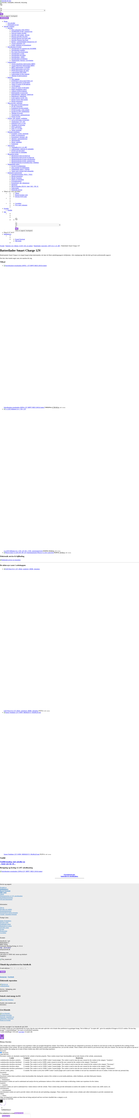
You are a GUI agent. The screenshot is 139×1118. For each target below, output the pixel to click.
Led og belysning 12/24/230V (20, 120)
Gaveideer (18, 203)
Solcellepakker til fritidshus (19, 59)
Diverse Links (4, 922)
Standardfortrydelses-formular (9, 913)
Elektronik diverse (16, 190)
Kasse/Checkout (20, 239)
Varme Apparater (16, 130)
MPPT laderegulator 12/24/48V (20, 67)
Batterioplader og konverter (19, 93)
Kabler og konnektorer (18, 135)
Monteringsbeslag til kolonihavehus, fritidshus (25, 162)
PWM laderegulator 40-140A (20, 70)
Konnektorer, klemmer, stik (19, 137)
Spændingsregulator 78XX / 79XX (21, 174)
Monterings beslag (13, 154)
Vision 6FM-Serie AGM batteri (20, 82)
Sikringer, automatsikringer (19, 139)
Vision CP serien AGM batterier (20, 84)
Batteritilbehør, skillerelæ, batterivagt (22, 94)
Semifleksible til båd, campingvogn (21, 31)
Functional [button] (3, 1072)
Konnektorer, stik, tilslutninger (20, 183)
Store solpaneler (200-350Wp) (20, 30)
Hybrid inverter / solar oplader (20, 110)
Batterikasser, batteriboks (18, 96)
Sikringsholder (15, 140)
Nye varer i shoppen (21, 205)
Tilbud (17, 193)
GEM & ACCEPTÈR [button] (6, 1099)
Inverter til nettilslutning (18, 166)
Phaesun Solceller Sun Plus (19, 36)
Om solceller (11, 23)
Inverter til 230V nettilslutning (20, 111)
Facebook (11, 977)
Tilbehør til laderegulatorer (19, 76)
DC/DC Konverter (17, 106)
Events (2, 929)
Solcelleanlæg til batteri (14, 47)
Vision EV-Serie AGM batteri (20, 87)
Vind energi (11, 145)
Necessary (5, 1052)
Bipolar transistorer (17, 176)
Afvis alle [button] (15, 1032)
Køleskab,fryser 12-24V (18, 123)
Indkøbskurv (7, 234)
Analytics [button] (3, 1083)
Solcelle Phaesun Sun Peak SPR (21, 38)
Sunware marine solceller (18, 33)
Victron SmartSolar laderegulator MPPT (23, 64)
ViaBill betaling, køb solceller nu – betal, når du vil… (12, 863)
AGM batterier (15, 86)
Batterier (10, 77)
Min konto (18, 241)
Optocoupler (15, 188)
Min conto (3, 892)
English (10, 210)
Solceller (10, 28)
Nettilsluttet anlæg (5, 924)
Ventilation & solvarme (18, 125)
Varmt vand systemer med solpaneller (22, 171)
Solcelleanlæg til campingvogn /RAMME (23, 48)
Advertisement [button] (4, 1088)
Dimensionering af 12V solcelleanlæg (11, 896)
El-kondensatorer (16, 181)
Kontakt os (3, 887)
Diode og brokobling (17, 179)
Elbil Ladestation (16, 127)
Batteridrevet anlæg (6, 926)
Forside (2, 246)
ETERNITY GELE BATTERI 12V (22, 81)
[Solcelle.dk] (5, 1)
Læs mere (21, 1032)
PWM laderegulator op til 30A (20, 69)
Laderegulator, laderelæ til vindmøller (22, 149)
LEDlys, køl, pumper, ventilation (17, 118)
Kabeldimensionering (6, 897)
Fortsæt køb (6, 1116)
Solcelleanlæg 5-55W (17, 53)
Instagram (3, 977)
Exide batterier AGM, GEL (19, 98)
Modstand (14, 184)
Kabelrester (14, 144)
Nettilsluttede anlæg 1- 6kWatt (20, 169)
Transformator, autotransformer (20, 115)
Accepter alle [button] (28, 1032)
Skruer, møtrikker (16, 142)
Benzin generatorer (17, 101)
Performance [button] (4, 1078)
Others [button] (2, 1093)
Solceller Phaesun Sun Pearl (19, 40)
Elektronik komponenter (15, 173)
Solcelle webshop (9, 26)
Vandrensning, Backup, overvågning (22, 60)
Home (5, 21)
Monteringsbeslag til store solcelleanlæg (23, 159)
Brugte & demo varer (21, 195)
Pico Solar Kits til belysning (19, 52)
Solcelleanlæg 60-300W (18, 55)
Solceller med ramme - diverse (20, 35)
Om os (2, 907)
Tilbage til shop (18, 1113)
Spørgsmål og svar (13, 25)
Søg (5, 212)
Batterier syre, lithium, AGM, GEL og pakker (19, 246)
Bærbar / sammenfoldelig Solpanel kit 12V (24, 42)
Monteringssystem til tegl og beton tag (22, 157)
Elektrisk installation (14, 132)
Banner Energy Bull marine (19, 99)
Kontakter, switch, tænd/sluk (19, 133)
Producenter (3, 931)
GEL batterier (15, 79)
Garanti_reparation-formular (8, 914)
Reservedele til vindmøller (19, 152)
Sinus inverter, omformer (15, 103)
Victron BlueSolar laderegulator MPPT (23, 65)
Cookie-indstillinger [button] (6, 1032)
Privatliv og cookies (6, 909)
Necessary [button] (3, 1051)
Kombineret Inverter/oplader (19, 108)
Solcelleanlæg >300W (18, 57)
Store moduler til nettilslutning (20, 167)
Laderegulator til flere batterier (20, 74)
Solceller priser (4, 927)
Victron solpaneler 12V (18, 43)
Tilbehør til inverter (17, 113)
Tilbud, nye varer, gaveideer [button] (12, 191)
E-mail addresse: (5, 968)
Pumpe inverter (15, 116)
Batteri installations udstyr (19, 89)
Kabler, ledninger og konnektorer (21, 45)
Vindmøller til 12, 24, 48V (19, 147)
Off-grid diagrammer (6, 899)
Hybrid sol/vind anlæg (18, 150)
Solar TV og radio (16, 128)
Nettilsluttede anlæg (13, 164)
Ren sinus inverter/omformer (19, 105)
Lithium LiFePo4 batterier (19, 91)
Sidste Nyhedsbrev (5, 921)
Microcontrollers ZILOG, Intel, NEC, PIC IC (24, 186)
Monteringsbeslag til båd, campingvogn (23, 161)
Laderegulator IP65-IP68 (18, 72)
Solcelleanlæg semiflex (18, 50)
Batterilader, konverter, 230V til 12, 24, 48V (47, 246)
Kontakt (6, 208)
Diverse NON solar (21, 196)
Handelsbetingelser (5, 911)
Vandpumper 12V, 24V (18, 122)
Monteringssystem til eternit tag (20, 156)
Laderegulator (12, 62)
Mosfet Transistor (16, 178)
